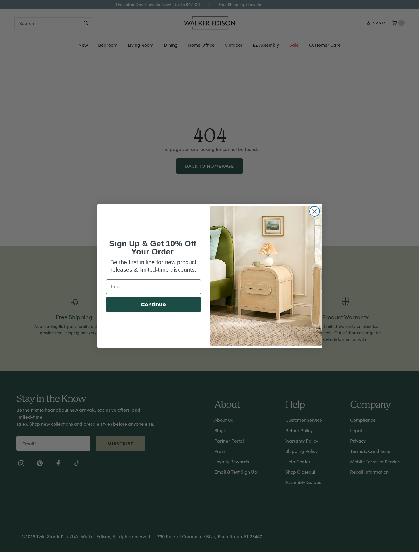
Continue (153, 304)
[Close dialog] (315, 211)
